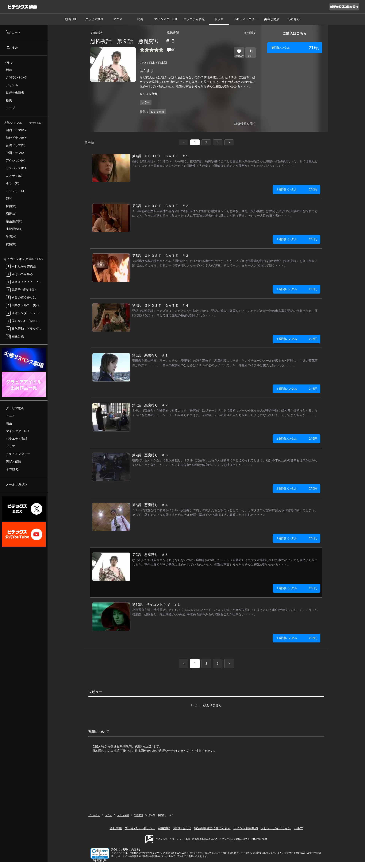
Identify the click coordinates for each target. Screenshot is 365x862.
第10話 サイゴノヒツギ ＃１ (156, 605)
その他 (291, 19)
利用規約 (164, 828)
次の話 (248, 33)
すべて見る (35, 123)
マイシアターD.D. (165, 19)
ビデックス (94, 815)
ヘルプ (298, 828)
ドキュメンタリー (245, 19)
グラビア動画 (94, 19)
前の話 (97, 33)
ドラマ (219, 19)
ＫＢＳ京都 (123, 815)
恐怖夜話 (173, 33)
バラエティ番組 (194, 19)
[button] (99, 853)
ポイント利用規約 (245, 828)
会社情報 (116, 828)
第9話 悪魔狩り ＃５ (150, 555)
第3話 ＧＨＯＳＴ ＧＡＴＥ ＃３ (160, 256)
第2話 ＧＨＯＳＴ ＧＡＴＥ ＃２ (160, 206)
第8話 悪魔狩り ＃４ (150, 505)
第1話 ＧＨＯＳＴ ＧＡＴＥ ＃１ (160, 156)
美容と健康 (271, 19)
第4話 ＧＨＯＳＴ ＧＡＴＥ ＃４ (160, 305)
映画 (140, 19)
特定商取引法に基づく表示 (212, 828)
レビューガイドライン (276, 828)
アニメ (117, 19)
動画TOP (71, 19)
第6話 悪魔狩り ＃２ (150, 405)
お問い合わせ (182, 828)
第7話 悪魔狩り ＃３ (150, 455)
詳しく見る (35, 259)
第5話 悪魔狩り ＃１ (150, 355)
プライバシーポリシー (140, 828)
